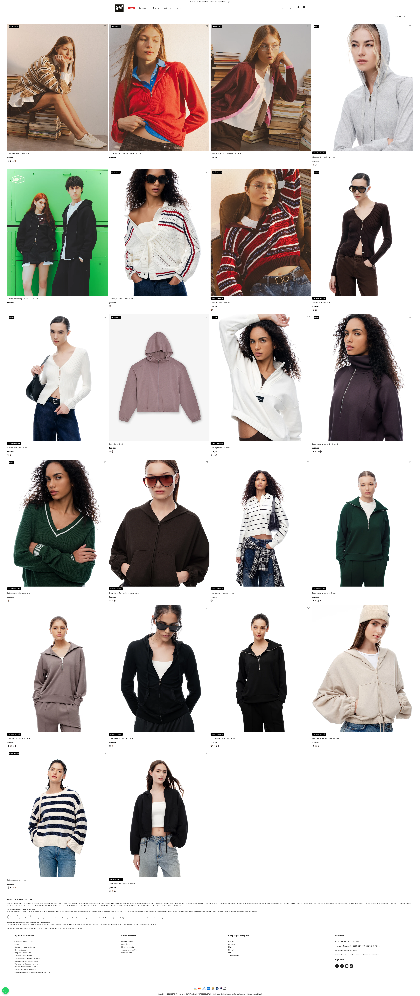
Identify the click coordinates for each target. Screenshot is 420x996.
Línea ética (125, 944)
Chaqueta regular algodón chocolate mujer (124, 593)
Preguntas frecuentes (22, 952)
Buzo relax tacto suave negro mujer (223, 738)
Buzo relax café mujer (116, 444)
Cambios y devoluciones (23, 941)
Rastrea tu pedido (21, 950)
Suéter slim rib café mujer (321, 302)
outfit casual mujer (64, 928)
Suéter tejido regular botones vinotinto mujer (226, 153)
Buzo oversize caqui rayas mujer (18, 153)
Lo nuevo (231, 944)
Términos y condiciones (23, 955)
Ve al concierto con (218, 2)
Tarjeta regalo (233, 955)
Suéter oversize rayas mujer (17, 880)
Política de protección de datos (26, 966)
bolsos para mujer (76, 928)
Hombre (231, 950)
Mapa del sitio (126, 952)
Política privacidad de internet (25, 969)
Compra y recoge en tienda (24, 947)
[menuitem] (131, 8)
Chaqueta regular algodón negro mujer (122, 884)
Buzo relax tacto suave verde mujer (324, 593)
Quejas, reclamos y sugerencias (26, 961)
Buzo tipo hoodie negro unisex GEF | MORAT (22, 299)
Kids (230, 952)
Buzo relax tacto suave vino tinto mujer (325, 444)
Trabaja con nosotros (129, 950)
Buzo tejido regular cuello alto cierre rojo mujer (125, 153)
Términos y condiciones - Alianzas (27, 958)
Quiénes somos (127, 941)
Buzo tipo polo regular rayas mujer (222, 593)
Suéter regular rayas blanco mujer (121, 299)
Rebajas (231, 941)
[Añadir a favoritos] (105, 26)
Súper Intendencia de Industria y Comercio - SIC (32, 972)
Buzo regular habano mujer (220, 448)
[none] (143, 8)
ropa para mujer (52, 928)
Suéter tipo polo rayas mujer (220, 302)
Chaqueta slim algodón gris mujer (324, 157)
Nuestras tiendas (128, 947)
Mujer (230, 947)
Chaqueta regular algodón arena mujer (325, 738)
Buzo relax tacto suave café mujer (19, 738)
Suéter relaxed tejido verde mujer (18, 593)
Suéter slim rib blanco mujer (17, 448)
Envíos (16, 944)
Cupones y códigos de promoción (26, 964)
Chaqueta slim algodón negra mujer (121, 738)
